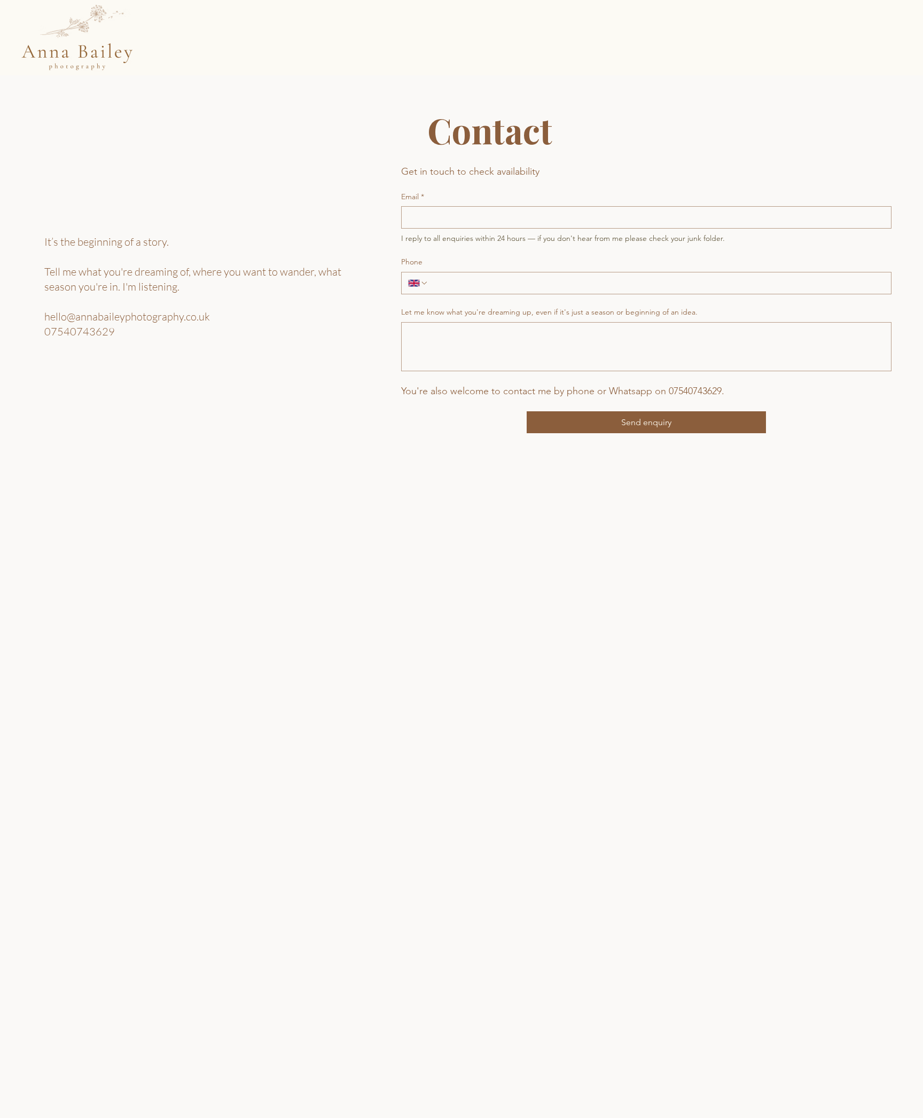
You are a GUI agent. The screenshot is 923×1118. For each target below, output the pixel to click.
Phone (412, 262)
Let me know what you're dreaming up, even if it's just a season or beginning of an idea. (549, 312)
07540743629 (79, 331)
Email (412, 196)
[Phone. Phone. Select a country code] (418, 283)
